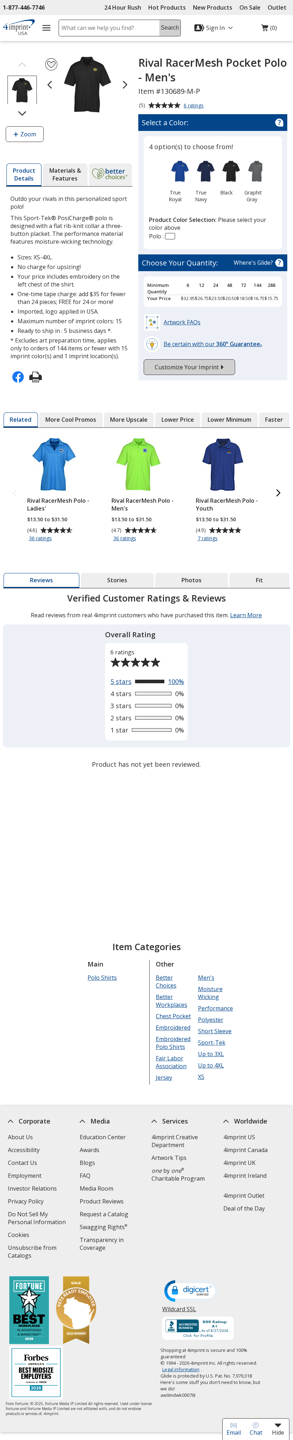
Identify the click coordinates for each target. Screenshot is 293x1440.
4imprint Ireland (245, 1176)
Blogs (87, 1163)
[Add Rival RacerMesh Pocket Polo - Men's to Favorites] (51, 64)
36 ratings (41, 538)
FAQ (85, 1176)
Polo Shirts (102, 978)
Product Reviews (102, 1201)
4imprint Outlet (243, 1196)
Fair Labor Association (171, 1062)
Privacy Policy (26, 1202)
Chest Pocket (173, 1016)
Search (170, 28)
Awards (89, 1150)
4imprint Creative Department (175, 1141)
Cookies (19, 1236)
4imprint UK (239, 1163)
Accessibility (24, 1150)
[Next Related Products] (278, 493)
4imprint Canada (245, 1150)
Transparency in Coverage (103, 1244)
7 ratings (208, 538)
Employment (24, 1176)
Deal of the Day (244, 1208)
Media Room (96, 1188)
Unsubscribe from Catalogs (32, 1252)
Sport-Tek (211, 1042)
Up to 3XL (211, 1054)
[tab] (23, 174)
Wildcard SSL (179, 1311)
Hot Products (167, 7)
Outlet (279, 7)
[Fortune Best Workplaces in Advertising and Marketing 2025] (29, 1311)
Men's (206, 978)
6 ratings (194, 106)
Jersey (164, 1077)
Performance (215, 1008)
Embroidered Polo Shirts (173, 1043)
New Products (212, 7)
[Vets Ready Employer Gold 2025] (76, 1311)
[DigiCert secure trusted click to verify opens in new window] (191, 1291)
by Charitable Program (178, 1174)
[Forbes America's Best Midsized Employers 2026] (36, 1373)
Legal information (180, 1369)
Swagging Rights (103, 1227)
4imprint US (239, 1137)
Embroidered (173, 1027)
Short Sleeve (215, 1031)
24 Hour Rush (122, 7)
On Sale (249, 7)
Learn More (246, 615)
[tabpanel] (146, 682)
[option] (175, 180)
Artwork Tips (169, 1158)
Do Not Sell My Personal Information (39, 1219)
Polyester (210, 1020)
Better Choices (166, 981)
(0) (269, 29)
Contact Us (22, 1163)
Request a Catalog (104, 1214)
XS (201, 1077)
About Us (20, 1137)
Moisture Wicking (210, 993)
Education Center (103, 1137)
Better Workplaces (171, 1001)
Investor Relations (33, 1189)
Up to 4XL (211, 1065)
